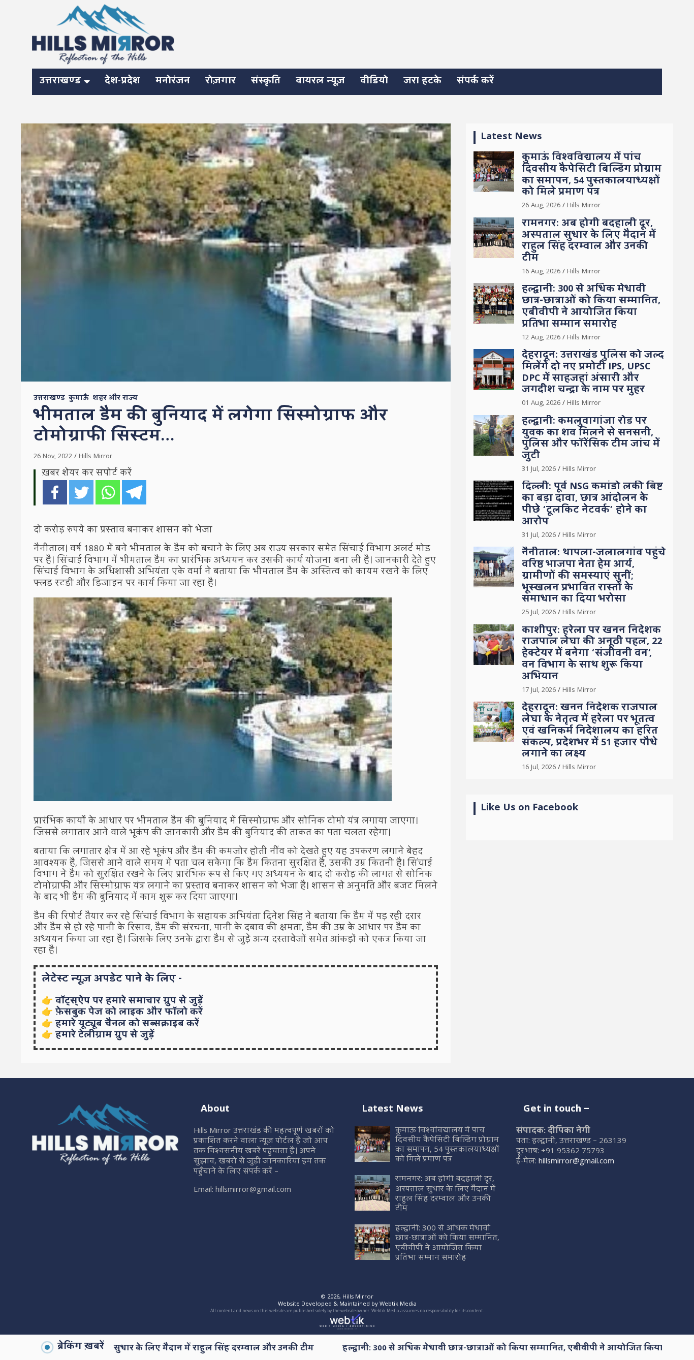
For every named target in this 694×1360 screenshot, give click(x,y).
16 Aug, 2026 (541, 271)
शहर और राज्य (115, 398)
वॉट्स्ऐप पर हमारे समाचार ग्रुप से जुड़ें (129, 1001)
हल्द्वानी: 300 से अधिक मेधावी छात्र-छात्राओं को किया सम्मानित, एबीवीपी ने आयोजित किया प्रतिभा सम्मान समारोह (591, 307)
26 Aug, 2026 (541, 205)
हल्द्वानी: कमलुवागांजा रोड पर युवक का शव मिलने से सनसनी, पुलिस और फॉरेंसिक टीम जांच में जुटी (591, 439)
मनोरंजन (172, 81)
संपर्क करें (475, 81)
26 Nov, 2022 (53, 456)
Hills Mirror (95, 456)
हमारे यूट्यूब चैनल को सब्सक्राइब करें (127, 1024)
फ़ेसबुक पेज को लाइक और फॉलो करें (129, 1012)
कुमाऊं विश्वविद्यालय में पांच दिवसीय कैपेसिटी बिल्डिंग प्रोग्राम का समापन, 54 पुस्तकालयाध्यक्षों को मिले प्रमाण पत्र (591, 175)
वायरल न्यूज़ (320, 81)
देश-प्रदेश (122, 81)
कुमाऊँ (79, 398)
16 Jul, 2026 (539, 767)
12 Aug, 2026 (541, 337)
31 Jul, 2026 (539, 469)
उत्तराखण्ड (60, 81)
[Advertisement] (477, 32)
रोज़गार (220, 81)
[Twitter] (81, 492)
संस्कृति (265, 81)
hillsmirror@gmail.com (576, 1161)
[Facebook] (55, 492)
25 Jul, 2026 (539, 612)
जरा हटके (422, 81)
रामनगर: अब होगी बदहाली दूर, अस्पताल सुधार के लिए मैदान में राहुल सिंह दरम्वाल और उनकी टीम (589, 241)
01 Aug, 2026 (541, 403)
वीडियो (374, 81)
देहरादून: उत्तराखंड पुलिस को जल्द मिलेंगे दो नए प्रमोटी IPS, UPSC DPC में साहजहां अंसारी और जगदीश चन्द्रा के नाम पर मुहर (593, 373)
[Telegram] (134, 492)
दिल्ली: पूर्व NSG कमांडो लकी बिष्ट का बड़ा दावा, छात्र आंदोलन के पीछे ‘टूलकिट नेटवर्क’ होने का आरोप (592, 505)
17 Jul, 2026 (539, 690)
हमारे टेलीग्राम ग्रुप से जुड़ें (104, 1035)
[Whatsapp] (108, 492)
